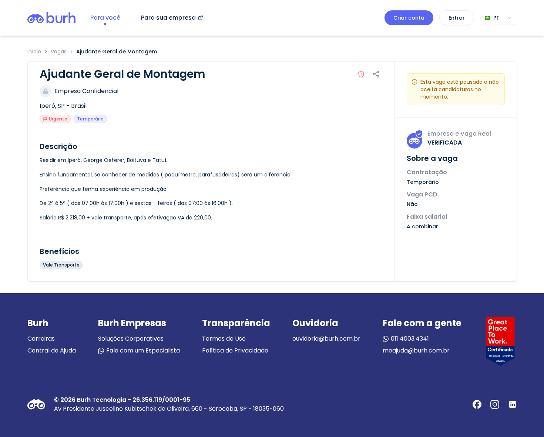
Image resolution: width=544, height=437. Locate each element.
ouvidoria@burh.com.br (326, 338)
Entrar (457, 17)
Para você (105, 17)
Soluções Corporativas (131, 338)
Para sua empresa (168, 17)
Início (34, 51)
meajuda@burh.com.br (416, 350)
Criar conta (408, 17)
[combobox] (498, 17)
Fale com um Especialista (143, 350)
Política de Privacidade (235, 350)
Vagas (59, 51)
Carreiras (41, 338)
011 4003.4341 (410, 338)
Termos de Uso (224, 338)
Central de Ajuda (51, 350)
